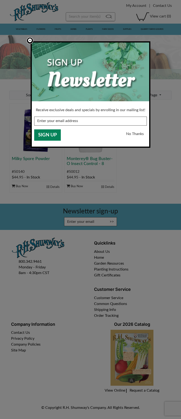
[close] (30, 40)
